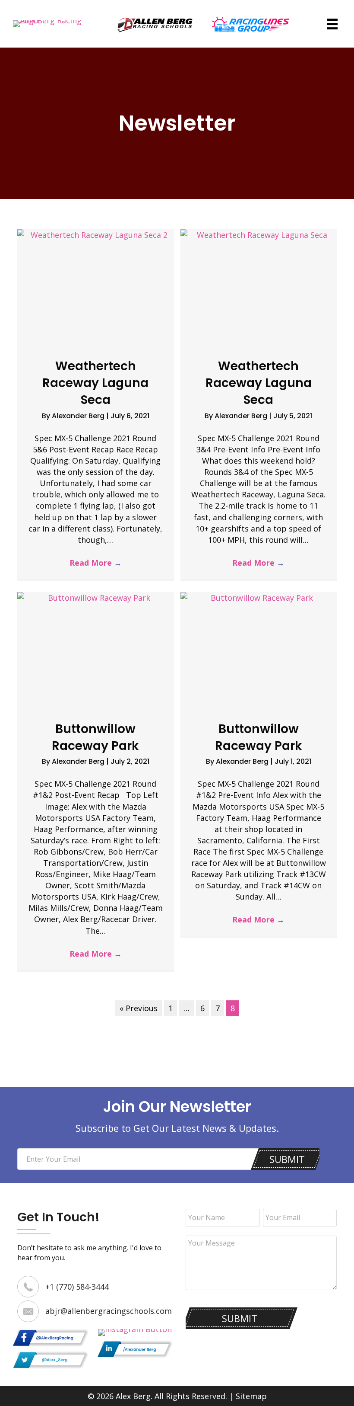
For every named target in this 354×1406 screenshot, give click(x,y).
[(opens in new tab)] (155, 23)
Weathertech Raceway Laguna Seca (95, 383)
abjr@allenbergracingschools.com (108, 1311)
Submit (287, 1159)
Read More (96, 562)
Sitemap (251, 1396)
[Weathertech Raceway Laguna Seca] (95, 287)
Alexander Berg (79, 416)
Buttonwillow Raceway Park (95, 737)
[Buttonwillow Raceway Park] (95, 650)
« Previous (139, 1008)
